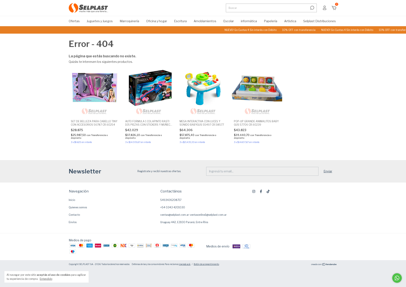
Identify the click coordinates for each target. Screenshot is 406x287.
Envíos (73, 222)
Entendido (46, 278)
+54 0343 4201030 (172, 207)
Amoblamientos (205, 21)
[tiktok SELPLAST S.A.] (268, 191)
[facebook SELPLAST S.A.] (261, 191)
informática (249, 21)
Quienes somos (78, 207)
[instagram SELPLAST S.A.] (253, 191)
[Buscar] (312, 8)
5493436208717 (170, 200)
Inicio (72, 200)
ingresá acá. (185, 264)
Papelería (270, 21)
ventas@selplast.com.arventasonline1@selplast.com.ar (193, 214)
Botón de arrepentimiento (206, 264)
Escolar (228, 21)
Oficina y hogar (156, 21)
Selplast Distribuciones (319, 21)
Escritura (180, 21)
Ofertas (74, 21)
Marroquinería (129, 21)
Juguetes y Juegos (100, 21)
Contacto (74, 214)
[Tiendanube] (324, 264)
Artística (290, 21)
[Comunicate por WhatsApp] (397, 278)
